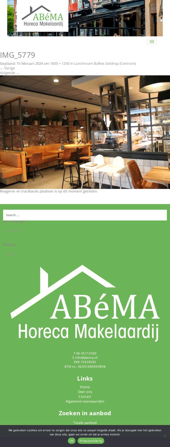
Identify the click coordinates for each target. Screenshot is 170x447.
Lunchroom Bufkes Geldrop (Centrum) (105, 63)
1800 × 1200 (59, 63)
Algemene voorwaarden (85, 401)
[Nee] (165, 436)
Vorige (7, 68)
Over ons (85, 391)
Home (85, 387)
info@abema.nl (86, 357)
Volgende (9, 73)
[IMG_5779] (85, 132)
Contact (85, 396)
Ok (72, 440)
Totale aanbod (85, 422)
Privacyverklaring (91, 440)
